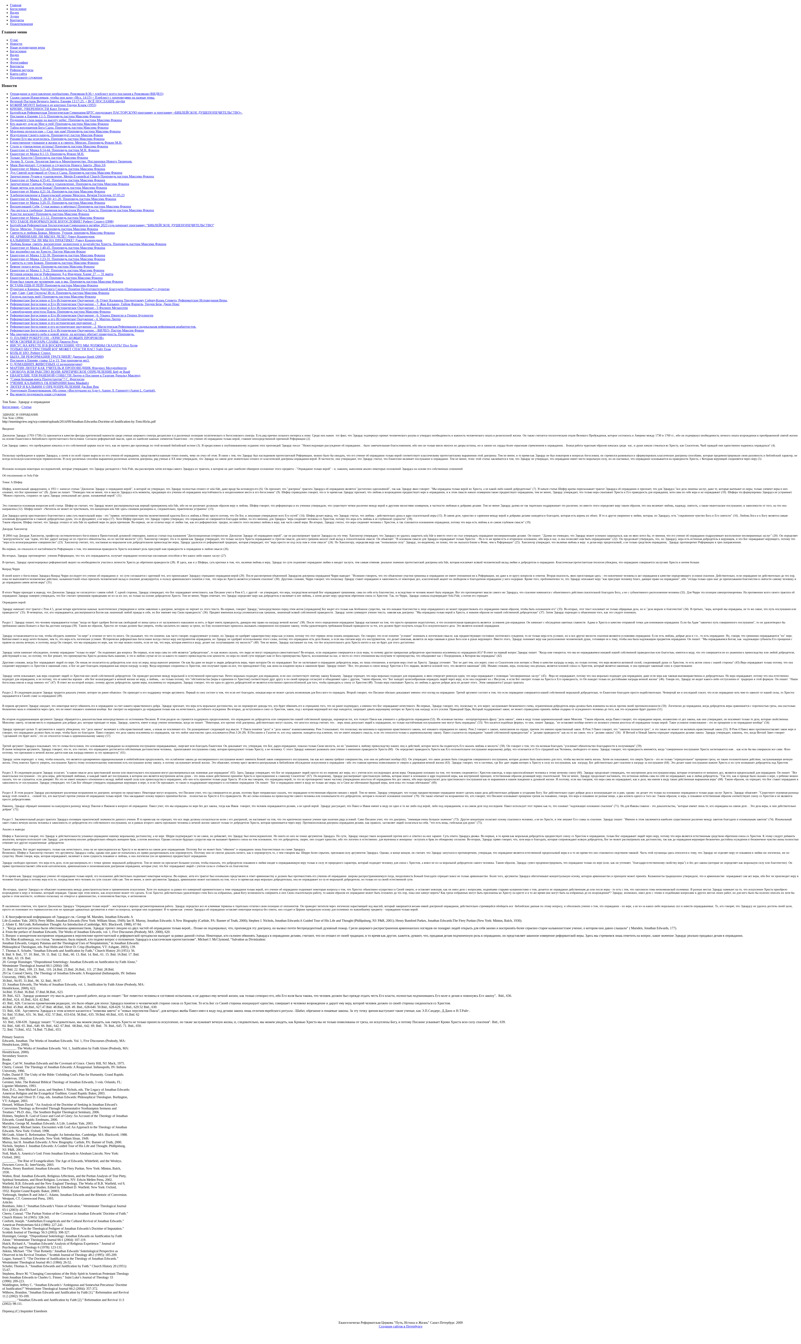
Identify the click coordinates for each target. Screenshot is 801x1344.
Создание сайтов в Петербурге (400, 1326)
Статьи (26, 407)
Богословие (11, 407)
